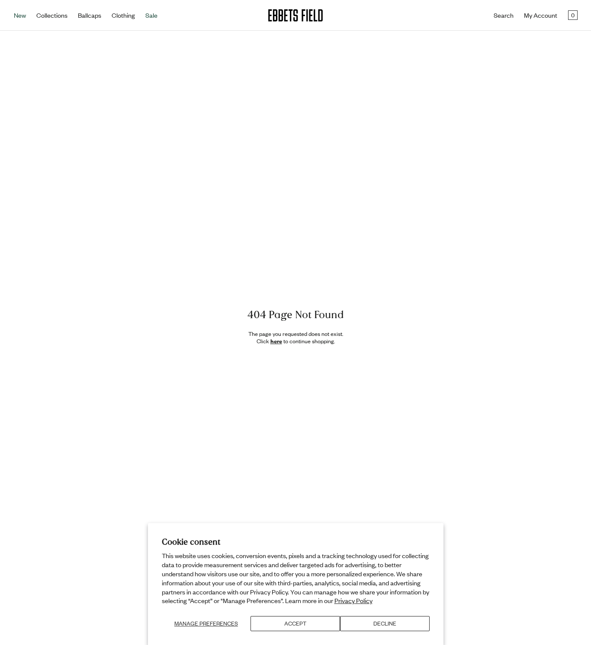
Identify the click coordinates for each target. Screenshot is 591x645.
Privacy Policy (353, 600)
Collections (51, 15)
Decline (384, 623)
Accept (295, 623)
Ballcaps (89, 15)
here (276, 341)
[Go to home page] (295, 15)
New (20, 15)
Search (504, 15)
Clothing (123, 15)
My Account (540, 15)
